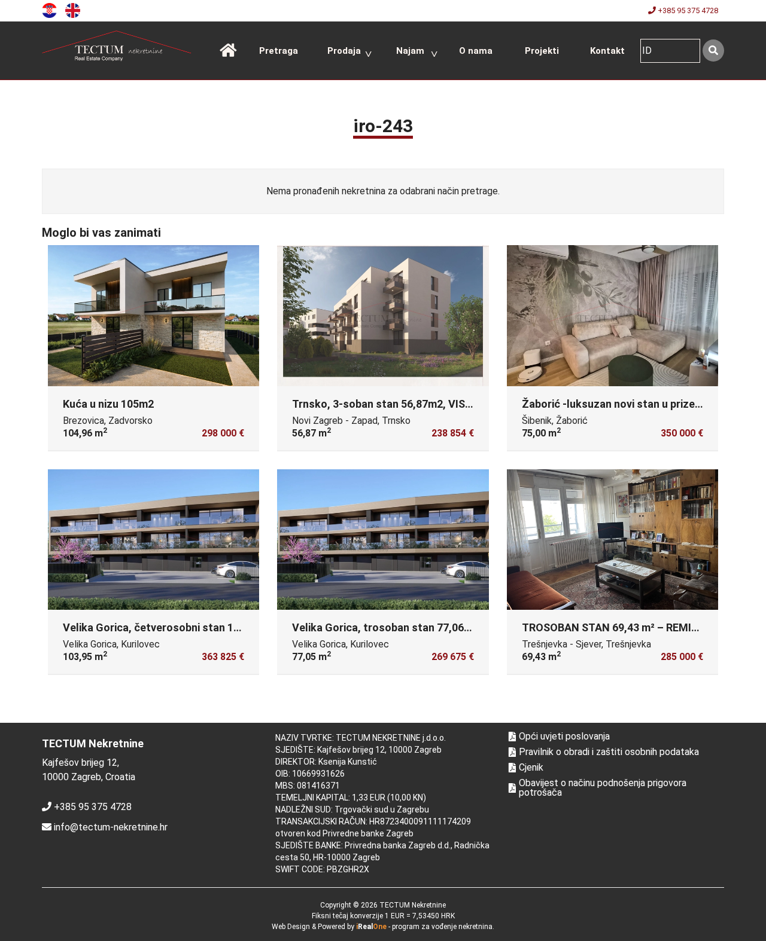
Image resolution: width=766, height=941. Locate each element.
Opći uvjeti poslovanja (564, 736)
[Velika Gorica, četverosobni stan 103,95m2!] (153, 539)
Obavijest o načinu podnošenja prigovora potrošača (602, 788)
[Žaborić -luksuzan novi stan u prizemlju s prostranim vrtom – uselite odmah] (612, 315)
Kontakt (607, 50)
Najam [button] (410, 50)
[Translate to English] (75, 10)
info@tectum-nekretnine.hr (111, 827)
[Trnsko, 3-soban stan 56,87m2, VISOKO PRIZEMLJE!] (382, 315)
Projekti (542, 50)
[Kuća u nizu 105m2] (153, 315)
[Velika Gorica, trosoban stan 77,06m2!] (382, 539)
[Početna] (228, 50)
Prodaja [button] (344, 50)
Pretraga (278, 50)
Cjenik (531, 767)
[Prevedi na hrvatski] (52, 10)
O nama (476, 50)
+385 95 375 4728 (687, 10)
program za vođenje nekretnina (442, 926)
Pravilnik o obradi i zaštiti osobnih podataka (609, 752)
